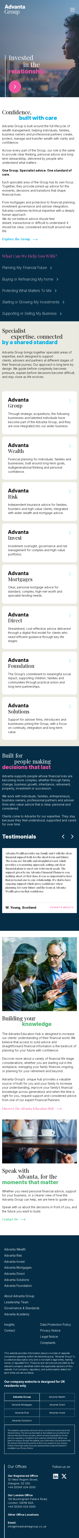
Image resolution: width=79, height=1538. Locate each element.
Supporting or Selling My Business (29, 313)
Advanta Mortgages (18, 1267)
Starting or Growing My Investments (30, 302)
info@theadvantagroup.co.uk (27, 1526)
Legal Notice (49, 1336)
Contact (9, 1330)
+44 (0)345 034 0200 (22, 1487)
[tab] (22, 1397)
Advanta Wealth (15, 1249)
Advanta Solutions (16, 1280)
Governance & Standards (21, 1308)
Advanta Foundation (18, 1285)
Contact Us (10, 1219)
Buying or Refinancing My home (27, 279)
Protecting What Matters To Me (27, 290)
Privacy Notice (50, 1330)
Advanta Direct (14, 1273)
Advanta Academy (16, 1314)
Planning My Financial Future (24, 267)
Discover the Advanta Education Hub (28, 1108)
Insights (9, 1324)
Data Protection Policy (55, 1324)
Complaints (47, 1342)
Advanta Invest (14, 1261)
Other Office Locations (23, 1514)
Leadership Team (16, 1302)
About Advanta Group (19, 1296)
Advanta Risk (13, 1255)
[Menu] (72, 9)
